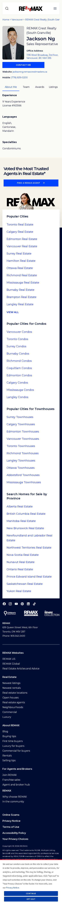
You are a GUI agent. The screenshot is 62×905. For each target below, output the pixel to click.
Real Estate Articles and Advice (20, 668)
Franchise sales (11, 779)
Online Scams (10, 814)
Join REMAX (9, 775)
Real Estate (20, 224)
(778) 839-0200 (19, 77)
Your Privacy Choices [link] (15, 839)
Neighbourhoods (12, 707)
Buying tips (9, 736)
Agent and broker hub (16, 784)
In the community (13, 801)
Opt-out (31, 899)
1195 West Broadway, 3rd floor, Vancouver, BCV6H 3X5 (42, 56)
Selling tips (8, 760)
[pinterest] (22, 604)
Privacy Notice (11, 820)
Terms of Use (10, 827)
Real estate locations (14, 692)
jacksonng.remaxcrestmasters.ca (30, 71)
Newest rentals (11, 687)
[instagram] (10, 604)
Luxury (6, 717)
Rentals (7, 755)
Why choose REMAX (14, 796)
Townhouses (20, 417)
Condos (19, 332)
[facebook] (4, 604)
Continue (31, 893)
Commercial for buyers (16, 750)
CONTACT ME (23, 65)
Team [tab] (26, 87)
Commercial (9, 712)
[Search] (7, 8)
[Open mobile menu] (55, 8)
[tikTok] (34, 604)
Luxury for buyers (13, 746)
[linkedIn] (28, 604)
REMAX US (8, 658)
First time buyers (12, 741)
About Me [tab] (11, 87)
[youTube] (16, 604)
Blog (5, 731)
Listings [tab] (53, 87)
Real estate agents (13, 702)
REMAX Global (11, 663)
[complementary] (31, 839)
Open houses (10, 697)
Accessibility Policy (14, 833)
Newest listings (11, 683)
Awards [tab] (39, 87)
